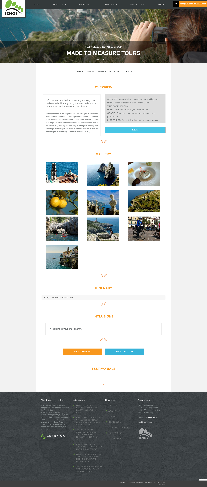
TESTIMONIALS (129, 72)
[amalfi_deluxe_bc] (62, 257)
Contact (112, 416)
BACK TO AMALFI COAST (124, 352)
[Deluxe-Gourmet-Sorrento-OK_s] (62, 202)
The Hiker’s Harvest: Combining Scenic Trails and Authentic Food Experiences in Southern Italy (87, 434)
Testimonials (114, 438)
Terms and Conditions (118, 427)
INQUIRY (135, 130)
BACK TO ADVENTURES (82, 352)
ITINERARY (101, 72)
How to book (114, 422)
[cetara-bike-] (144, 229)
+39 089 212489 (150, 417)
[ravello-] (103, 202)
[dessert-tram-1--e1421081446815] (144, 174)
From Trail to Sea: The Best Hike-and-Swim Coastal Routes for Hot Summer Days (89, 409)
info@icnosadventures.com (193, 3)
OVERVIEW (78, 72)
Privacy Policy (115, 433)
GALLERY (90, 72)
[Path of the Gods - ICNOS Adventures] (144, 201)
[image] (103, 174)
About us (112, 405)
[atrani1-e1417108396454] (62, 172)
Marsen (163, 485)
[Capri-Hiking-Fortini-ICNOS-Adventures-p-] (103, 229)
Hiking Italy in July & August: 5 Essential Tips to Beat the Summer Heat (89, 446)
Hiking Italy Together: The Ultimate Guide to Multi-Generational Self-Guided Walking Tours (88, 421)
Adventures (114, 411)
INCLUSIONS (114, 72)
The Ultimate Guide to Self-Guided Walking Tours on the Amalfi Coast (89, 468)
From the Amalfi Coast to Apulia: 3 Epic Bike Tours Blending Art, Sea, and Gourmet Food (88, 457)
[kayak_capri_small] (62, 229)
